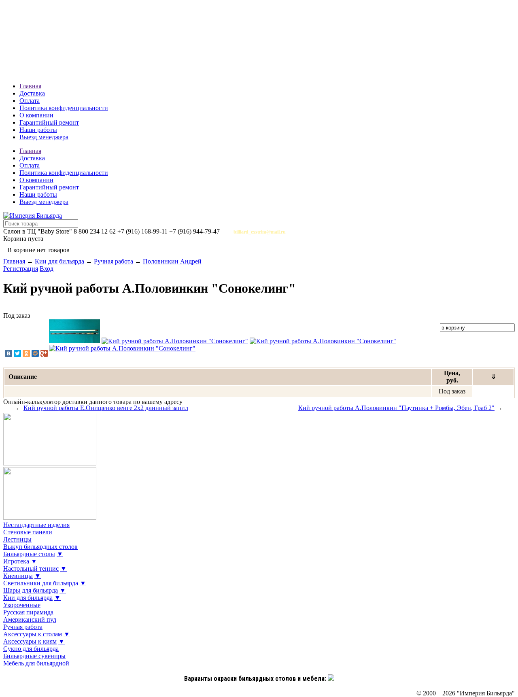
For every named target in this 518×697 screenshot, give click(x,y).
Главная (30, 86)
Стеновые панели (27, 532)
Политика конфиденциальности (63, 107)
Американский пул (29, 619)
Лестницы (17, 539)
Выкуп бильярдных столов (40, 546)
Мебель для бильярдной (36, 663)
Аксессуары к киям (30, 641)
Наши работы (38, 129)
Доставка (32, 93)
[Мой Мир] (35, 353)
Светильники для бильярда (40, 583)
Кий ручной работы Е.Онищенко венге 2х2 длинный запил (105, 407)
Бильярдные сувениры (34, 655)
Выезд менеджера (43, 137)
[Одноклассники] (26, 353)
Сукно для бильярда (31, 648)
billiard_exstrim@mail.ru (260, 232)
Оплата (29, 100)
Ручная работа (113, 261)
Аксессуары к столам (32, 634)
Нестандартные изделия (36, 524)
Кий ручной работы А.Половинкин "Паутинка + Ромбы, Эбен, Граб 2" (396, 407)
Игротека (16, 561)
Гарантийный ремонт (49, 122)
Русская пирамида (28, 612)
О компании (36, 115)
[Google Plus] (44, 353)
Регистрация (20, 268)
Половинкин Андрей (172, 261)
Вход (46, 268)
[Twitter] (17, 353)
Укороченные (21, 604)
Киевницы (18, 575)
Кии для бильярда (59, 261)
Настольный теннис (31, 568)
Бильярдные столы (29, 553)
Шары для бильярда (30, 590)
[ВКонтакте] (8, 353)
